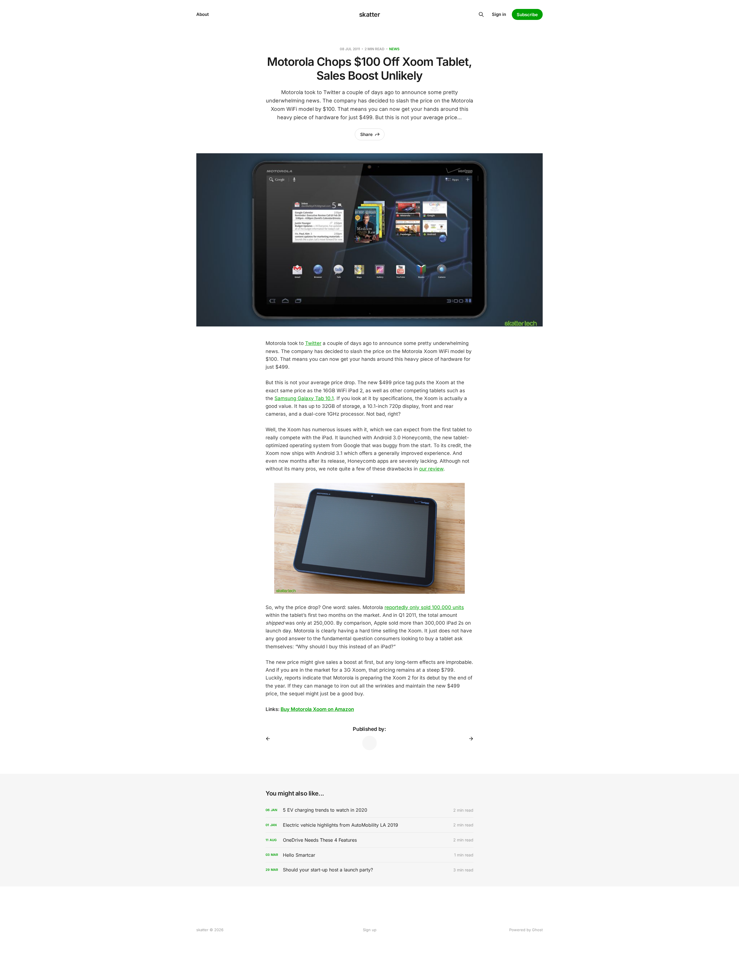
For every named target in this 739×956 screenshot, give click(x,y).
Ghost (537, 929)
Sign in (499, 14)
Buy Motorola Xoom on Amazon (317, 709)
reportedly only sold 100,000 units (424, 607)
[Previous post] (270, 738)
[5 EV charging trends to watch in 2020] (369, 810)
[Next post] (469, 738)
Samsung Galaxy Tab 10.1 (304, 398)
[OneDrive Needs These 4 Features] (369, 840)
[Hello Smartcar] (369, 855)
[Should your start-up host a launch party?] (369, 869)
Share (366, 134)
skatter (369, 14)
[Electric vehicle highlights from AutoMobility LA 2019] (369, 825)
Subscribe (527, 14)
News (394, 49)
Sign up (369, 929)
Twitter (313, 343)
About (202, 14)
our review (431, 469)
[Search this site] (481, 14)
